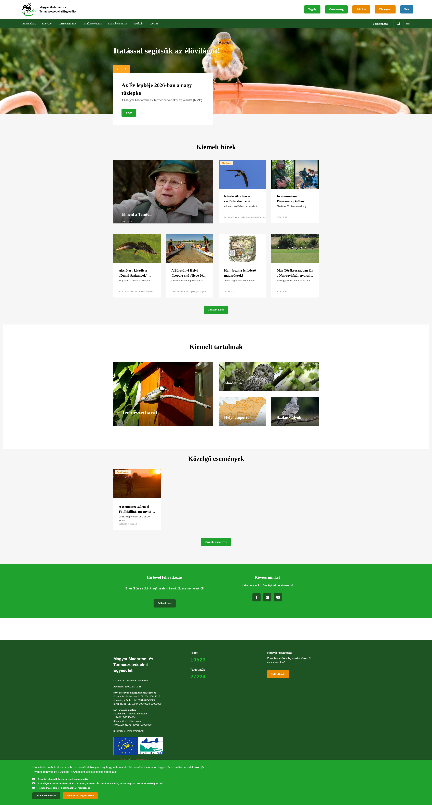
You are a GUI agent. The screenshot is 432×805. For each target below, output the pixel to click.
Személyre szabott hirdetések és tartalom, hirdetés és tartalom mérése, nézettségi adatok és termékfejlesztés (100, 783)
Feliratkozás (165, 603)
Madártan (226, 163)
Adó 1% (361, 9)
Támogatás (385, 9)
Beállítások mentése (46, 795)
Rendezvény (123, 472)
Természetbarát (67, 23)
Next (126, 69)
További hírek (216, 309)
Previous (117, 69)
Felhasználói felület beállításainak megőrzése (64, 787)
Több (129, 112)
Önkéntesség (336, 9)
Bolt (406, 9)
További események (216, 542)
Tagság (312, 9)
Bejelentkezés (380, 23)
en (408, 23)
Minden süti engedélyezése (80, 795)
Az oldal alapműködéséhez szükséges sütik (63, 779)
